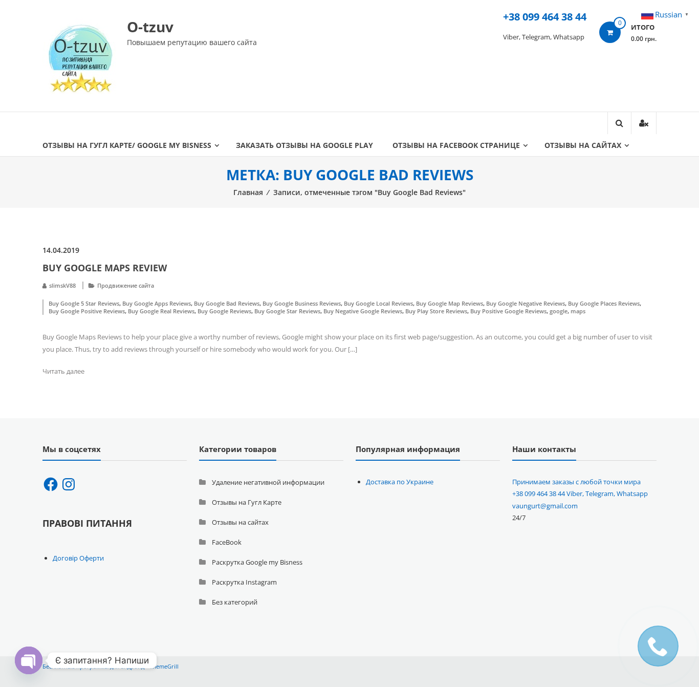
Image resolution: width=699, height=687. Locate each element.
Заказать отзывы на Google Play (304, 145)
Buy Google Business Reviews (302, 303)
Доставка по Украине (399, 481)
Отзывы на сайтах (582, 145)
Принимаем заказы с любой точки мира (576, 481)
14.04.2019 (60, 250)
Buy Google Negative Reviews (525, 303)
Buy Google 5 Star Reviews (84, 303)
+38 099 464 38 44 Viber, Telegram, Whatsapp (580, 493)
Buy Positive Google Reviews (508, 311)
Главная (248, 192)
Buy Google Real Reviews (161, 311)
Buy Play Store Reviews (436, 311)
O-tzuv (150, 26)
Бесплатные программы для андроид (93, 666)
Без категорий (234, 602)
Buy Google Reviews (224, 311)
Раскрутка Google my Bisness (257, 562)
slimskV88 (62, 285)
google (558, 311)
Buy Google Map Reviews (449, 303)
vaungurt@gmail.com (545, 505)
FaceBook (227, 542)
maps (578, 311)
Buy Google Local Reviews (378, 303)
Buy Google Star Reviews (287, 311)
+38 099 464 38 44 (544, 17)
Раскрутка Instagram (244, 582)
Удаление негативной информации (268, 482)
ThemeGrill (164, 666)
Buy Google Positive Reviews (87, 311)
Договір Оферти (78, 558)
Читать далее (63, 371)
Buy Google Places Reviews (604, 303)
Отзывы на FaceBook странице (456, 145)
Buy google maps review (104, 268)
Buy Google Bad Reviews (226, 303)
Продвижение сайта (125, 285)
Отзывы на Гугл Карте (246, 502)
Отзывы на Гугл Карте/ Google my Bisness (126, 145)
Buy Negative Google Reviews (362, 311)
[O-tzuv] (80, 54)
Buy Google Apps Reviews (156, 303)
